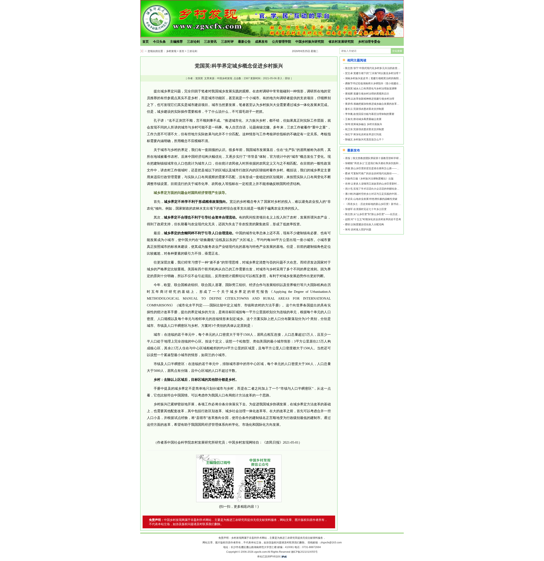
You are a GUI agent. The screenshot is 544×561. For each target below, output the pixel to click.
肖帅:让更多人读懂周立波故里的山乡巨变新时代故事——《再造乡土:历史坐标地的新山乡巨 (396, 183)
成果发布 (261, 41)
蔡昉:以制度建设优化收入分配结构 (364, 224)
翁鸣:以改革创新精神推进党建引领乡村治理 (369, 98)
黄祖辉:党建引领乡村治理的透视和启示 (367, 93)
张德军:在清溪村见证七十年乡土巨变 (366, 209)
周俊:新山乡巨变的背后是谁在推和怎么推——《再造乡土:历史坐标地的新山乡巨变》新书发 (396, 168)
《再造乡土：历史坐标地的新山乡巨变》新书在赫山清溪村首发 (380, 204)
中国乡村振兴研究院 (309, 41)
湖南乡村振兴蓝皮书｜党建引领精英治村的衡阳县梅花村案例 (379, 78)
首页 (145, 41)
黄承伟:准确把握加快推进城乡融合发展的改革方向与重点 (377, 103)
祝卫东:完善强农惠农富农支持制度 (364, 129)
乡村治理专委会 (369, 41)
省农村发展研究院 (341, 41)
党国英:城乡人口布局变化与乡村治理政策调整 (371, 88)
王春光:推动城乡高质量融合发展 (363, 119)
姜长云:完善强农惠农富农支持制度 (364, 108)
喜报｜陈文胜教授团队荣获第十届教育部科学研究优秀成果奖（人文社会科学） (389, 158)
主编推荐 (176, 41)
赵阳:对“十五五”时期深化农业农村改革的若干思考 (373, 219)
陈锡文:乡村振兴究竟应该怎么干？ (364, 139)
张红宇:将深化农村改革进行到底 (363, 134)
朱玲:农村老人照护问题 (358, 229)
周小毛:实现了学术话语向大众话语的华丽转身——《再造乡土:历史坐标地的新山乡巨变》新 (396, 188)
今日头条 (159, 41)
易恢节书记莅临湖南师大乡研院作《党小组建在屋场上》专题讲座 (382, 83)
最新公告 (244, 41)
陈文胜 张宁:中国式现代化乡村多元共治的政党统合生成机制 (379, 68)
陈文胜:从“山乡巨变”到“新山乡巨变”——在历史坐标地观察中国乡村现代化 (386, 214)
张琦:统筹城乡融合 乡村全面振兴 (363, 124)
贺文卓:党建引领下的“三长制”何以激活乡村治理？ (373, 73)
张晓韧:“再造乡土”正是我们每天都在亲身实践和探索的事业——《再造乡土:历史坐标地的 (395, 163)
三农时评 (227, 41)
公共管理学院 (281, 41)
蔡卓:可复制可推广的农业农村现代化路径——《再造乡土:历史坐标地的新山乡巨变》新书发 (396, 173)
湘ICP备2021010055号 (304, 551)
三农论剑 (193, 41)
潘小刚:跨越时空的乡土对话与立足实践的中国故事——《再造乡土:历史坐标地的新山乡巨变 (396, 193)
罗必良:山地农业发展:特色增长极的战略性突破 (371, 198)
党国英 (199, 78)
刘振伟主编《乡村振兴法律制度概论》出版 (369, 178)
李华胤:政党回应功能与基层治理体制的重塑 (369, 114)
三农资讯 (210, 41)
